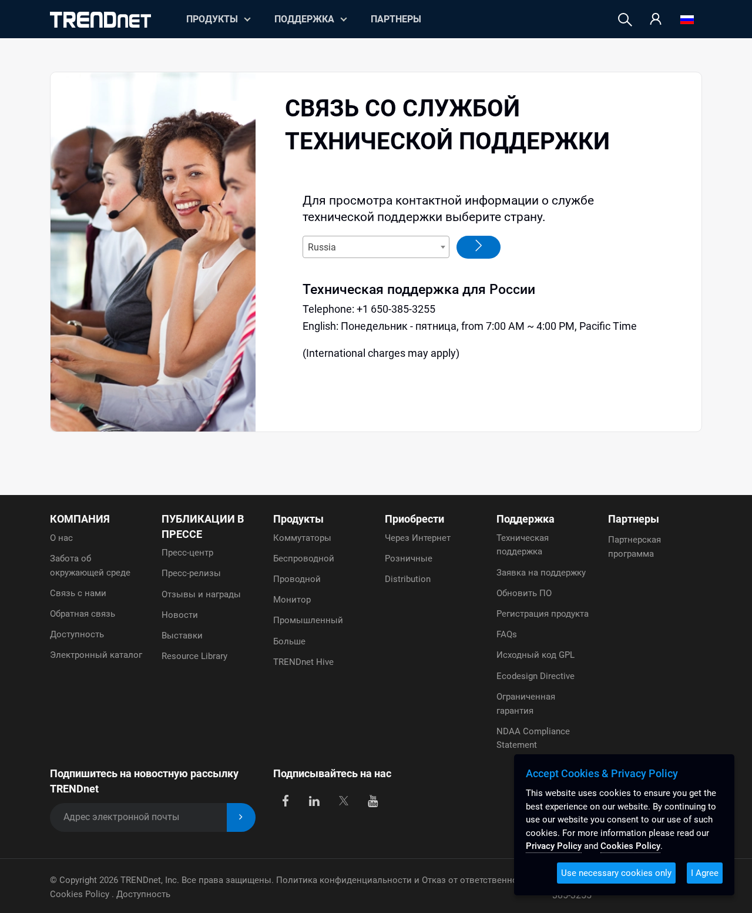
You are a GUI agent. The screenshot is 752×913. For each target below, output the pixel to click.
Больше (289, 641)
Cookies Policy (81, 894)
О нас (61, 538)
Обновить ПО (524, 593)
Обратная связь (82, 613)
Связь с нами (78, 593)
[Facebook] (285, 800)
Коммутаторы (302, 538)
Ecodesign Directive (535, 676)
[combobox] (376, 247)
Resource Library (194, 656)
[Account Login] (656, 19)
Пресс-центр (187, 552)
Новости (180, 615)
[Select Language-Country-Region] (687, 19)
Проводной (297, 579)
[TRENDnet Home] (100, 20)
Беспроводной (303, 558)
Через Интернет (418, 538)
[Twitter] (343, 800)
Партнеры (396, 19)
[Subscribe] (241, 817)
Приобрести (414, 519)
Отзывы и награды (201, 594)
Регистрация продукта (542, 613)
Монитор (292, 599)
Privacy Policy (554, 846)
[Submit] (478, 247)
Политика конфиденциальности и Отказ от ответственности (404, 880)
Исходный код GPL (535, 655)
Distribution (408, 579)
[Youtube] (373, 800)
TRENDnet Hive (303, 662)
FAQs (506, 634)
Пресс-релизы (191, 573)
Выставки (182, 635)
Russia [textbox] (322, 247)
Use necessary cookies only (616, 873)
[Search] (625, 19)
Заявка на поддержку (541, 572)
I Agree (705, 873)
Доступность (77, 634)
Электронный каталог (96, 655)
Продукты (298, 519)
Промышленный (308, 620)
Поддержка (304, 19)
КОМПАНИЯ (80, 519)
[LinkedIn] (315, 800)
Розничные (408, 558)
